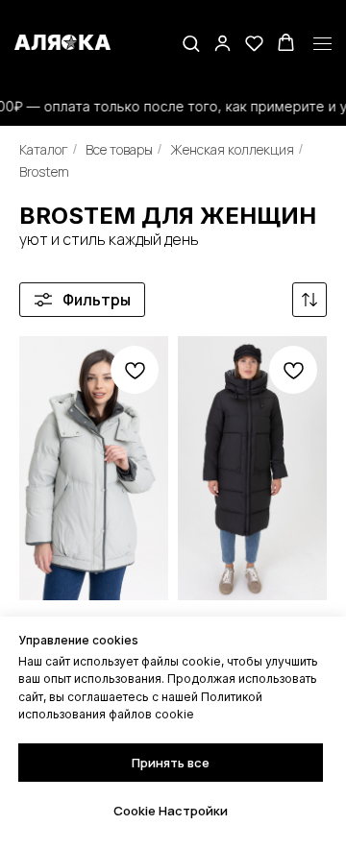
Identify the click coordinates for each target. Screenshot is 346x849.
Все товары (119, 149)
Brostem (44, 171)
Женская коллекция (232, 149)
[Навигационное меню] (322, 44)
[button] (191, 43)
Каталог (43, 149)
